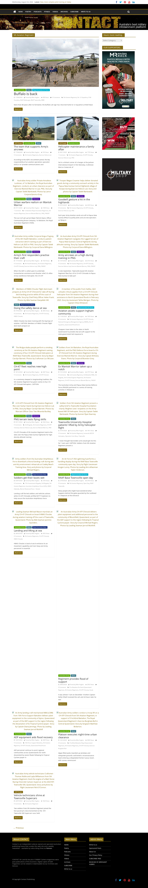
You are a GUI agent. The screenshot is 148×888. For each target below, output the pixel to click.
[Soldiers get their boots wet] (33, 459)
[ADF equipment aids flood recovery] (33, 713)
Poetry (28, 12)
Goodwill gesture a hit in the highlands (74, 201)
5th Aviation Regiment (70, 97)
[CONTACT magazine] (14, 11)
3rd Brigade (28, 425)
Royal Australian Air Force (41, 90)
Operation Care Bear (71, 436)
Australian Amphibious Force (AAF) (36, 486)
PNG (73, 158)
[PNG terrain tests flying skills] (33, 403)
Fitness (47, 12)
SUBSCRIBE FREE (95, 859)
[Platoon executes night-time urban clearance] (78, 713)
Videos (55, 12)
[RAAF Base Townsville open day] (78, 459)
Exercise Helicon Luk (45, 155)
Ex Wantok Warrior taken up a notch (75, 368)
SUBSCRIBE (74, 12)
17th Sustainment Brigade (33, 483)
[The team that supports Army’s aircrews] (33, 118)
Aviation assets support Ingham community (76, 312)
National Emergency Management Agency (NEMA (73, 322)
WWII (42, 100)
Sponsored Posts (95, 848)
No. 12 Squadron (82, 97)
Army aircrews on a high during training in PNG (75, 256)
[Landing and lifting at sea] (33, 512)
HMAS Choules (18, 316)
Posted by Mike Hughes (32, 97)
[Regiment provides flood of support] (78, 512)
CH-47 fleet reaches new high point (30, 368)
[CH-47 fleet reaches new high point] (33, 347)
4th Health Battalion (31, 263)
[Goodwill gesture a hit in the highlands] (78, 180)
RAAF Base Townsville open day (75, 477)
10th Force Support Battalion (33, 743)
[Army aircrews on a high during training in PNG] (78, 236)
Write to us (85, 12)
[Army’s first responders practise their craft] (33, 236)
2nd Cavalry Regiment (76, 375)
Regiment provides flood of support (73, 680)
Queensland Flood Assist (72, 325)
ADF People (18, 143)
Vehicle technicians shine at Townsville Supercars (29, 797)
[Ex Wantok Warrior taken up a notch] (78, 347)
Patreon (49, 848)
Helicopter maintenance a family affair (76, 148)
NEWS (20, 12)
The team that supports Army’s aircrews (31, 148)
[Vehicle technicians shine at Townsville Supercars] (33, 773)
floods (91, 690)
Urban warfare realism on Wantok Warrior (33, 204)
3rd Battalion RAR (88, 375)
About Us (92, 852)
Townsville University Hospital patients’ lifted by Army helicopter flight (77, 424)
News (29, 90)
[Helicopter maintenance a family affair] (78, 118)
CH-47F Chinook (87, 155)
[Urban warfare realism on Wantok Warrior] (33, 180)
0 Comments (56, 97)
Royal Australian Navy (27, 305)
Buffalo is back (25, 93)
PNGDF (47, 213)
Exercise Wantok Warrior (33, 213)
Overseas (36, 199)
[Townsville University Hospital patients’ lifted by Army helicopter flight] (78, 403)
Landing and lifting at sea (28, 530)
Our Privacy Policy (95, 855)
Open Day (86, 483)
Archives (64, 12)
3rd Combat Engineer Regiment (73, 377)
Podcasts (37, 12)
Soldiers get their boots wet (29, 477)
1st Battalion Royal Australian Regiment (36, 211)
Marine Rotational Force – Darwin (30, 489)
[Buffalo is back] (55, 40)
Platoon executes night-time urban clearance (77, 736)
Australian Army (20, 90)
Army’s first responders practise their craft (31, 256)
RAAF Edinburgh (25, 100)
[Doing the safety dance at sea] (33, 289)
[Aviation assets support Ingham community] (78, 289)
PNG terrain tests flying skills (30, 419)
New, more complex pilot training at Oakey (55, 2)
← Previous (18, 828)
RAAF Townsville (35, 100)
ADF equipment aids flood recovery (33, 737)
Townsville (82, 436)
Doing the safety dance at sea (30, 308)
